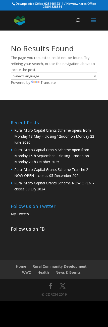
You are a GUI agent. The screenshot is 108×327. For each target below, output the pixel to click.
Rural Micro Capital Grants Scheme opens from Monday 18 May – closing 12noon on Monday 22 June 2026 (54, 136)
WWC (26, 272)
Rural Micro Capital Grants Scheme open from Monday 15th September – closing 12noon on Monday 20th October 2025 (51, 155)
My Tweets (20, 213)
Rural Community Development (60, 266)
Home (21, 266)
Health (43, 272)
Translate (48, 82)
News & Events (68, 272)
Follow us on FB (28, 229)
